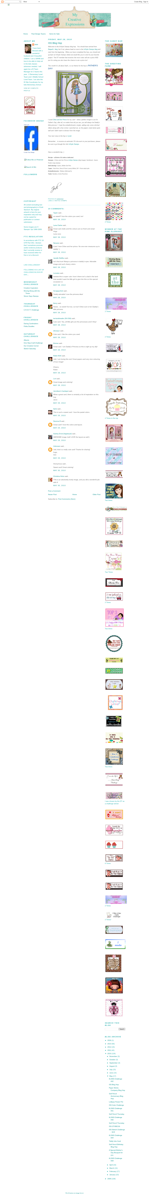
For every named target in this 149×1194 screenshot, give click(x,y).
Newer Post (52, 494)
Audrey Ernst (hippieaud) (62, 434)
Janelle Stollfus (58, 258)
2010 (109, 1053)
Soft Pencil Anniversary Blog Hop (116, 1096)
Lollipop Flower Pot (116, 1102)
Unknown (56, 446)
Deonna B (57, 421)
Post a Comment (54, 491)
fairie (55, 409)
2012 (109, 1047)
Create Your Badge (29, 152)
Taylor (55, 213)
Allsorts (26, 340)
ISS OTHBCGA (114, 1126)
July (111, 1069)
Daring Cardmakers (31, 323)
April (111, 1165)
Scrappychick (58, 291)
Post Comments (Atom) (66, 499)
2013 (109, 1044)
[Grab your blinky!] (115, 286)
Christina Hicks (58, 476)
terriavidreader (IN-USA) (62, 318)
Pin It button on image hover (75, 1193)
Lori (54, 379)
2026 (109, 1040)
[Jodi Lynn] (31, 150)
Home (25, 34)
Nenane (56, 243)
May (111, 1076)
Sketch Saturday (30, 349)
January (112, 1175)
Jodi (36, 44)
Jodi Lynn (26, 124)
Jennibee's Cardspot (60, 391)
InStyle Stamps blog (90, 49)
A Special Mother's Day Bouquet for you (116, 1152)
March (112, 1168)
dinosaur (56, 331)
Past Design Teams (38, 34)
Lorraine (56, 273)
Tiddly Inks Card (115, 1141)
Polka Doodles (29, 326)
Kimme (55, 343)
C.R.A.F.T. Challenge (31, 310)
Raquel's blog (53, 49)
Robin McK (57, 356)
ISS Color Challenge (116, 1105)
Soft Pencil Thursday (116, 1114)
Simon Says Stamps (31, 296)
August (112, 1066)
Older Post (96, 494)
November (113, 1056)
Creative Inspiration (31, 288)
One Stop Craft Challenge (33, 343)
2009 (109, 1179)
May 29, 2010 (59, 403)
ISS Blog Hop (114, 1084)
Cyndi (69, 136)
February (113, 1171)
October (112, 1060)
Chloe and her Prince (60, 120)
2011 (109, 1050)
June (111, 1073)
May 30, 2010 (59, 470)
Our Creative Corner (31, 346)
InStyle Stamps (74, 144)
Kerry (55, 303)
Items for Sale (54, 34)
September (113, 1063)
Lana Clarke (57, 225)
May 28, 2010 (59, 219)
